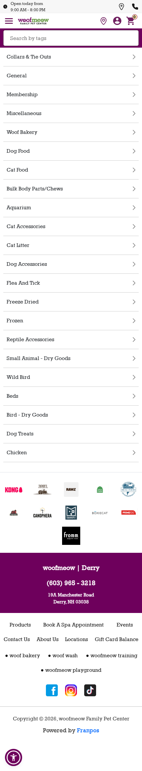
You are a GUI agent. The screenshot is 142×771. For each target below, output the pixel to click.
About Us (47, 639)
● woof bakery (22, 655)
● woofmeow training (111, 655)
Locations (76, 639)
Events (125, 625)
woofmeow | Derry (71, 567)
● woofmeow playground (71, 670)
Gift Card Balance (116, 639)
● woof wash (63, 655)
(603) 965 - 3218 (71, 583)
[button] (13, 757)
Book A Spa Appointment (73, 625)
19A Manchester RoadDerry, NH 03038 (71, 598)
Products (20, 625)
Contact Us (17, 639)
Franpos (88, 730)
